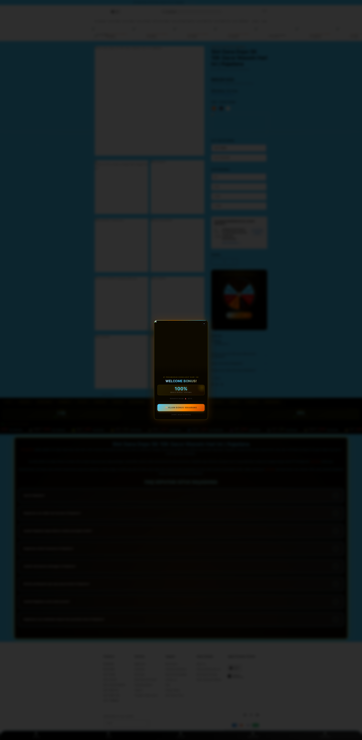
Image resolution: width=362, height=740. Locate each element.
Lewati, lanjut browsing (181, 415)
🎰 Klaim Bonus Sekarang (181, 408)
